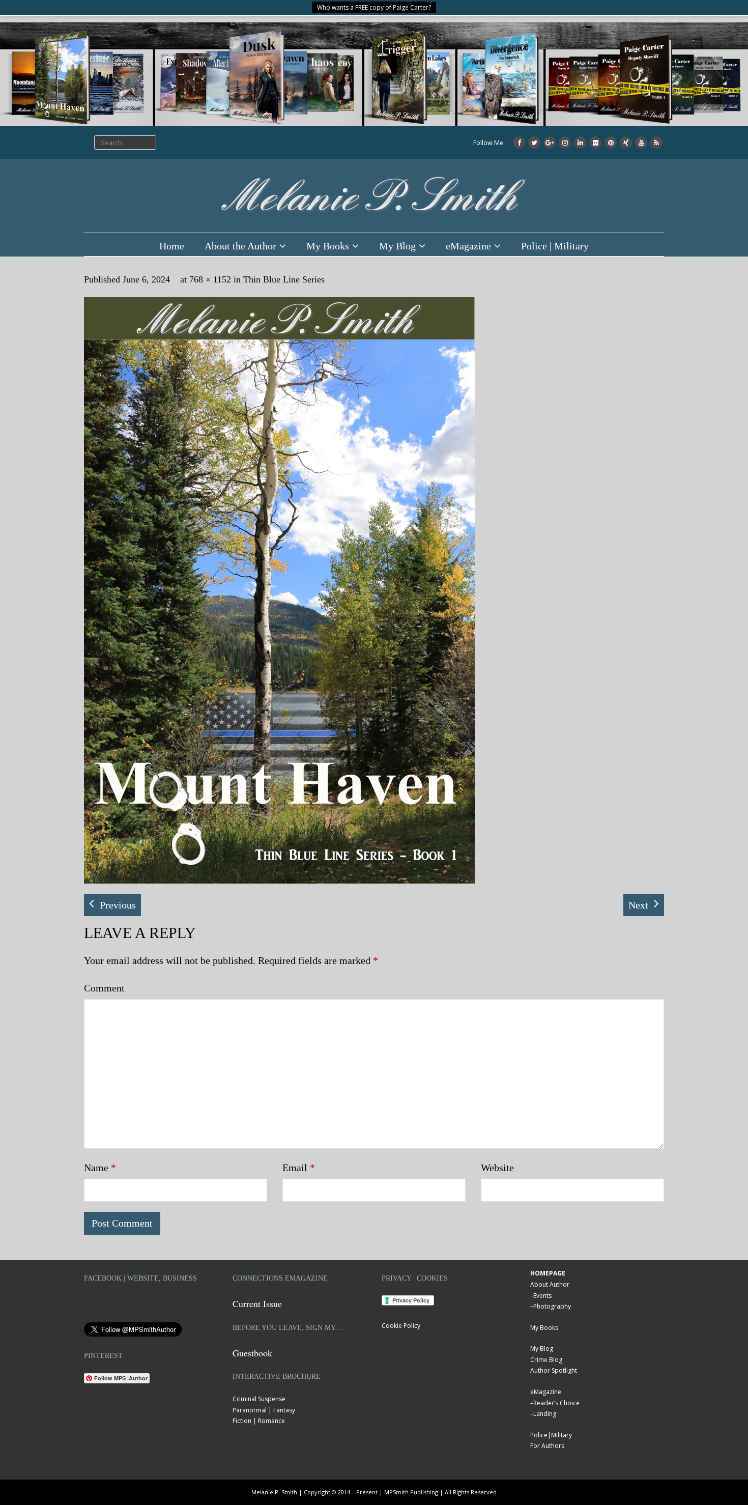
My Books (327, 245)
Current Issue (257, 1303)
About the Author (240, 245)
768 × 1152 (210, 279)
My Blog (397, 245)
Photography (552, 1306)
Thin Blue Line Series (284, 279)
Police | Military (555, 245)
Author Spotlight (553, 1370)
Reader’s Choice (556, 1403)
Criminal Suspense (259, 1399)
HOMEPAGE (547, 1273)
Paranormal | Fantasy (264, 1410)
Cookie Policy (401, 1325)
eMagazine (468, 245)
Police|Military (551, 1435)
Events (542, 1295)
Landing (544, 1413)
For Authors (547, 1445)
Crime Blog (546, 1359)
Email (298, 1167)
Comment (104, 987)
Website (497, 1167)
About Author (549, 1284)
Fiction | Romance (259, 1420)
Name (100, 1167)
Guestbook (252, 1353)
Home (171, 245)
